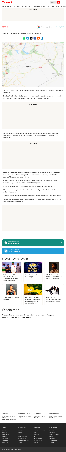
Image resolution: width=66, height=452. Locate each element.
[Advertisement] (33, 116)
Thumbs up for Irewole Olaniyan (11, 298)
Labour (36, 429)
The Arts (51, 431)
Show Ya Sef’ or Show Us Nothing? (32, 275)
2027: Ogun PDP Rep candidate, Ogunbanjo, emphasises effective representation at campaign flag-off (32, 300)
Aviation (4, 429)
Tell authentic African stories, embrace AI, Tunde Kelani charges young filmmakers (10, 277)
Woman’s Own (53, 440)
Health (20, 434)
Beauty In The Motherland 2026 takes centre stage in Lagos (53, 299)
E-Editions (16, 6)
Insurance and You (23, 440)
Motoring (36, 434)
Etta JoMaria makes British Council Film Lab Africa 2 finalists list (54, 276)
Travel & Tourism (54, 434)
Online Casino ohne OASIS (8, 416)
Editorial (51, 6)
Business (37, 6)
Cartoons (52, 433)
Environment (21, 429)
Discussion (5, 438)
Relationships (38, 438)
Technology (52, 429)
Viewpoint (52, 438)
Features (20, 431)
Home (4, 6)
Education (5, 440)
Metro (30, 6)
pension (20, 442)
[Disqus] (33, 345)
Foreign (5, 27)
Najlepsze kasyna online (39, 416)
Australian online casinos (55, 416)
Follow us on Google (47, 27)
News (9, 6)
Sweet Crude (53, 427)
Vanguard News (7, 2)
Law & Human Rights (39, 431)
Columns (59, 6)
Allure (4, 427)
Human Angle (22, 438)
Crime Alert (5, 434)
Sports (43, 6)
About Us (5, 414)
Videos (51, 436)
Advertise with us (24, 414)
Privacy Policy (54, 414)
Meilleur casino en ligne (24, 416)
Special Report (38, 440)
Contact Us (38, 414)
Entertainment (22, 427)
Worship (51, 442)
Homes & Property (23, 436)
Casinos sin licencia (9, 420)
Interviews (37, 427)
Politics (24, 6)
